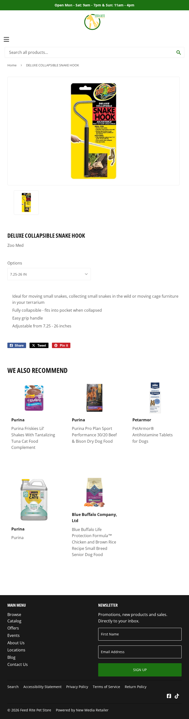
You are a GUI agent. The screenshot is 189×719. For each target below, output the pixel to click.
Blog (11, 657)
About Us (16, 643)
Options (14, 263)
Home (11, 65)
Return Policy (135, 686)
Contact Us (17, 664)
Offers (13, 628)
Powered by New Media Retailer (82, 710)
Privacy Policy (77, 686)
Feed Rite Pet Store (35, 710)
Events (13, 635)
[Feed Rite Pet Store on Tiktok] (177, 696)
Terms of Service (106, 686)
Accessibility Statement (42, 686)
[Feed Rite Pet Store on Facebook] (169, 696)
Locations (16, 650)
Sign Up (140, 669)
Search (13, 686)
